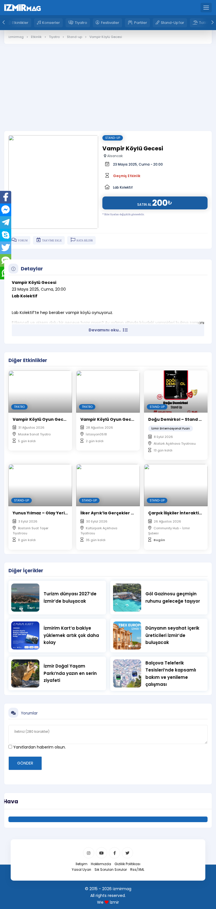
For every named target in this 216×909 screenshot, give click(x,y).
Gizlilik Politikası (127, 863)
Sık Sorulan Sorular (110, 869)
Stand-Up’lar (172, 22)
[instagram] (88, 852)
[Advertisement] (108, 83)
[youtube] (101, 852)
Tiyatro (81, 22)
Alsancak (114, 155)
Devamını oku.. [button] (105, 330)
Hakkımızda (101, 863)
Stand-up (112, 138)
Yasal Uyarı (81, 869)
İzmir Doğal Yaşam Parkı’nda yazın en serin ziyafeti (70, 673)
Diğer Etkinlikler (27, 360)
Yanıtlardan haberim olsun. (39, 747)
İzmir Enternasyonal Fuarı (170, 428)
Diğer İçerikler (25, 570)
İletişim (81, 863)
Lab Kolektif (123, 187)
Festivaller (110, 22)
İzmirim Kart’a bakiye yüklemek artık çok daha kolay (71, 635)
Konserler (51, 22)
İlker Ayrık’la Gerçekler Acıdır (112, 513)
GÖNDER (25, 763)
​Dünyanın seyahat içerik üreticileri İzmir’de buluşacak (172, 635)
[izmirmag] (22, 7)
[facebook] (114, 852)
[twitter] (127, 852)
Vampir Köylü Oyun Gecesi (41, 419)
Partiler (140, 22)
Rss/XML (137, 869)
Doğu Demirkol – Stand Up (176, 419)
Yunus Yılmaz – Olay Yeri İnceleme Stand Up (59, 513)
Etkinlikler (20, 22)
